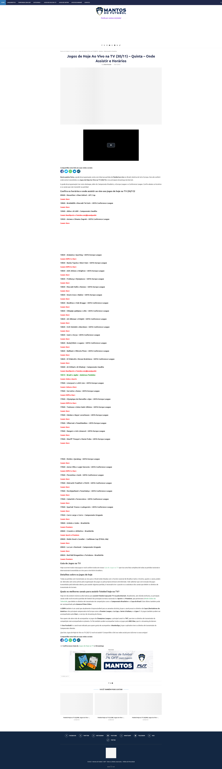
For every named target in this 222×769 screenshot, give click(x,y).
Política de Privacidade (129, 761)
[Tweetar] (66, 171)
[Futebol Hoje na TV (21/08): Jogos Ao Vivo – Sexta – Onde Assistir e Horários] (111, 704)
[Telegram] (114, 45)
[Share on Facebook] (108, 683)
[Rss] (117, 45)
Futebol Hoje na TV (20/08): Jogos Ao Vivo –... (145, 717)
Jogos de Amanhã (76, 2)
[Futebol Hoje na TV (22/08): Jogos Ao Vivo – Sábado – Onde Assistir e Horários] (76, 704)
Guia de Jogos (74, 51)
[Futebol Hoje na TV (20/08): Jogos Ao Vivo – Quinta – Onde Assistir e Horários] (145, 704)
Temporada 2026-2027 (24, 2)
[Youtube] (109, 45)
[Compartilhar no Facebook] (62, 171)
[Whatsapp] (112, 45)
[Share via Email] (112, 683)
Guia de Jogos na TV (111, 567)
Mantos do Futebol (65, 51)
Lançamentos (11, 2)
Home (3, 2)
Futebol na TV (65, 676)
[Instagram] (106, 45)
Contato (87, 2)
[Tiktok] (119, 45)
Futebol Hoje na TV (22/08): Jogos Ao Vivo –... (76, 717)
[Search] (221, 2)
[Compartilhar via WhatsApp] (70, 171)
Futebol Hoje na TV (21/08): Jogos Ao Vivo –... (111, 717)
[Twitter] (104, 45)
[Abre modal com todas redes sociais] (78, 171)
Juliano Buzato (107, 64)
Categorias (36, 2)
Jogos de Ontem (64, 2)
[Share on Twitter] (110, 683)
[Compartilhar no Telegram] (74, 171)
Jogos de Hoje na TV (50, 2)
